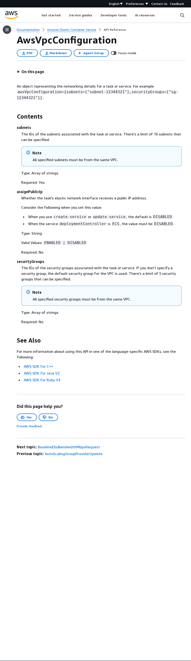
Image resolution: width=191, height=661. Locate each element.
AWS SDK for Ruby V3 (42, 380)
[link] (115, 29)
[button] (30, 71)
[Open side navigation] (7, 29)
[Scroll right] (158, 15)
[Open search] (182, 15)
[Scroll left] (38, 15)
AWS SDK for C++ (38, 366)
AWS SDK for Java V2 (42, 373)
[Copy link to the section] (13, 116)
